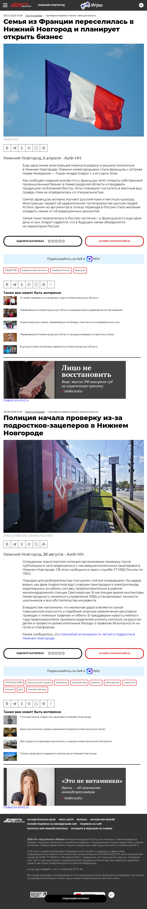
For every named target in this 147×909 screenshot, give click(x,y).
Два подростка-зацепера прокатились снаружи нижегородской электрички (66, 741)
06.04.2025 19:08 (12, 15)
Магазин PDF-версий (102, 819)
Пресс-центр (66, 819)
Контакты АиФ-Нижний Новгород (47, 828)
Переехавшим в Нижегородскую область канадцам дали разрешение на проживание (71, 310)
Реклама (82, 819)
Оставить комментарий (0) (114, 241)
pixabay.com (10, 138)
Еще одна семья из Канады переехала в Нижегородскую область (59, 346)
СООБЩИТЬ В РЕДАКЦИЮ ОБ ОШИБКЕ (91, 828)
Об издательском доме (41, 819)
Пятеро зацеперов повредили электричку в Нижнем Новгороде (58, 753)
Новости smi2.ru (16, 400)
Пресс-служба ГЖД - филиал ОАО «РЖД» (28, 535)
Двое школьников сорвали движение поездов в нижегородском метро (62, 729)
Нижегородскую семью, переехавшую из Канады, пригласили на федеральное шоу (70, 322)
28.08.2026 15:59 (12, 411)
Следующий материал (75, 898)
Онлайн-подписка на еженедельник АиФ (52, 824)
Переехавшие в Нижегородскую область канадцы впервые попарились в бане (67, 334)
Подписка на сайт (91, 824)
